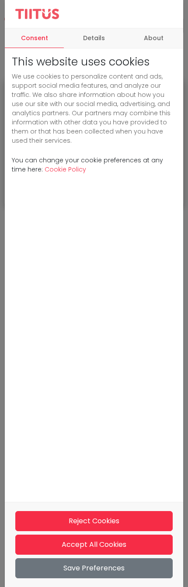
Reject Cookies (94, 521)
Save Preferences (94, 568)
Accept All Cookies (94, 544)
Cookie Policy (65, 169)
